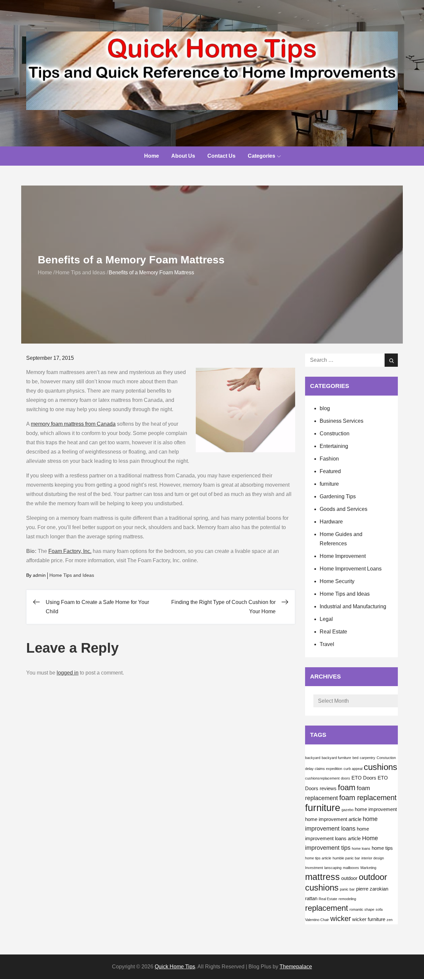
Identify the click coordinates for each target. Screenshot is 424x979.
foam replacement (368, 797)
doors (345, 778)
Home (151, 156)
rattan (311, 898)
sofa (379, 909)
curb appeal (353, 769)
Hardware (331, 521)
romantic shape (361, 909)
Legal (326, 619)
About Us (183, 156)
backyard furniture (336, 758)
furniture (329, 484)
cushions (380, 767)
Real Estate (333, 631)
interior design (372, 858)
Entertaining (334, 446)
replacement (326, 907)
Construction (334, 433)
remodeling (347, 899)
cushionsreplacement (322, 778)
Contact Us (221, 156)
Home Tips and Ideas (71, 575)
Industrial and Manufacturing (353, 606)
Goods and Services (343, 509)
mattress (322, 877)
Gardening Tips (338, 496)
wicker (340, 918)
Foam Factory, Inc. (69, 551)
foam (346, 787)
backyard (312, 758)
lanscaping (333, 868)
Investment (314, 868)
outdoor (349, 878)
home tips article (318, 858)
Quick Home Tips (175, 966)
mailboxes (351, 868)
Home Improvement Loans (351, 568)
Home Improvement (343, 556)
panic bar (347, 889)
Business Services (341, 421)
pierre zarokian (372, 889)
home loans (361, 848)
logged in (68, 673)
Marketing (368, 868)
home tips (382, 848)
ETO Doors (363, 778)
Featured (330, 471)
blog (325, 408)
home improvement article (333, 819)
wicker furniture (368, 919)
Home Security (337, 581)
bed (355, 758)
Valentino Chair (317, 920)
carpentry (367, 758)
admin (39, 575)
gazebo (347, 810)
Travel (327, 644)
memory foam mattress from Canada (73, 424)
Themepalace (296, 966)
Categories (261, 156)
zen (390, 920)
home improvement (376, 809)
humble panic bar (346, 858)
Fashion (329, 459)
